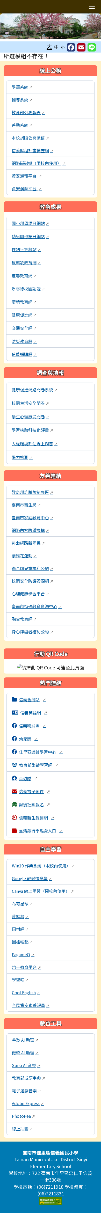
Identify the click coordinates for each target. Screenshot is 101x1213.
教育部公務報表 (28, 112)
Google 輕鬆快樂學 (32, 878)
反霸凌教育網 (26, 262)
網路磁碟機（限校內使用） (39, 163)
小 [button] (63, 47)
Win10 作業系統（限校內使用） (43, 866)
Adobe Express (28, 1103)
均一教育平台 (26, 967)
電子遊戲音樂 (26, 1090)
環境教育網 (24, 302)
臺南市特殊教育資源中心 (37, 606)
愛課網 (20, 916)
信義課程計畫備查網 (32, 150)
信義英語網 (33, 713)
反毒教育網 (24, 276)
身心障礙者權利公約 (32, 632)
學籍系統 (22, 87)
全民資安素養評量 (30, 1005)
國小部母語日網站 (30, 223)
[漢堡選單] (92, 7)
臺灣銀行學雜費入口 (41, 831)
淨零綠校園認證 (28, 289)
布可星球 (22, 904)
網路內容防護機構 (30, 530)
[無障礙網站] (50, 1200)
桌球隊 (28, 778)
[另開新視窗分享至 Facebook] (71, 47)
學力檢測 (22, 457)
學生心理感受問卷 (30, 416)
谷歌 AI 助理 (25, 1040)
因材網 (20, 929)
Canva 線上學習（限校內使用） (43, 891)
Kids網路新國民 (28, 543)
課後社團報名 (34, 804)
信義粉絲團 (32, 725)
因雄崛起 (22, 942)
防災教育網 (24, 341)
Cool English (26, 992)
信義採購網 (24, 354)
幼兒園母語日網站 (30, 236)
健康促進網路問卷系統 (34, 389)
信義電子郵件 (34, 791)
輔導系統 (22, 100)
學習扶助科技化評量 (32, 430)
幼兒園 (28, 739)
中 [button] (56, 46)
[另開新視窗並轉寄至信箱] (81, 47)
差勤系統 (22, 125)
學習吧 (20, 980)
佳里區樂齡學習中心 (41, 752)
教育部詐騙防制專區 (32, 492)
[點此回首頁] (50, 26)
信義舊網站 (32, 699)
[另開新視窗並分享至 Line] (92, 47)
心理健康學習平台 (30, 593)
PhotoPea (23, 1116)
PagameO (23, 954)
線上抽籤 (22, 1129)
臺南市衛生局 (26, 505)
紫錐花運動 (24, 555)
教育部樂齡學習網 (39, 765)
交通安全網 (24, 328)
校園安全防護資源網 (32, 581)
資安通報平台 (27, 176)
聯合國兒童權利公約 (32, 568)
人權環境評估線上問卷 (34, 443)
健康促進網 (24, 315)
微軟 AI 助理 (25, 1052)
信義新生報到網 (36, 818)
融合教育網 (24, 619)
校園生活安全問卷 (30, 403)
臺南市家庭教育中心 (32, 517)
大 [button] (49, 46)
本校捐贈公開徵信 (30, 138)
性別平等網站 (26, 249)
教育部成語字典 (28, 1078)
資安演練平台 (27, 188)
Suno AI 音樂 (26, 1065)
